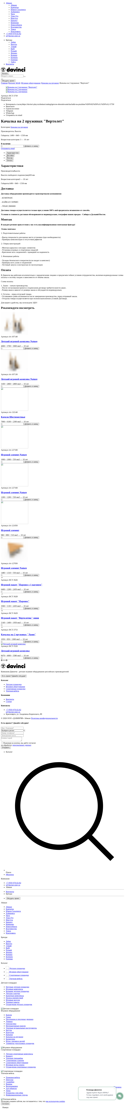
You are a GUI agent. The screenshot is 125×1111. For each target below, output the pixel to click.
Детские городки (13, 993)
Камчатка (15, 7)
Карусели (10, 1032)
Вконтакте (10, 106)
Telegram (9, 111)
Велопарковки (12, 1086)
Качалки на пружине (50, 83)
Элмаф (13, 47)
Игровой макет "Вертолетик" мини (20, 618)
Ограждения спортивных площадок (21, 1067)
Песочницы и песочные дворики (19, 1019)
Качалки (9, 1035)
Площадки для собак (14, 1093)
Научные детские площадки (17, 987)
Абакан (9, 3)
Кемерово (15, 23)
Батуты (9, 1030)
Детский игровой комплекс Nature (19, 341)
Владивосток (16, 27)
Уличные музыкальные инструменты (21, 1028)
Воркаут (9, 1056)
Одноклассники (12, 109)
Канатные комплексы (15, 996)
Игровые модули (13, 1000)
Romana (14, 55)
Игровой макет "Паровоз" (15, 601)
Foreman (14, 60)
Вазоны (9, 1084)
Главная (4, 83)
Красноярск (16, 31)
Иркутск (14, 18)
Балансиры (10, 1039)
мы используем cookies (55, 1101)
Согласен (5, 1104)
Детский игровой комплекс (15, 651)
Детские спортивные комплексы (19, 1054)
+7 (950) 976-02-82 (13, 710)
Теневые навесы (12, 1002)
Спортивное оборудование (17, 1063)
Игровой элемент (10, 530)
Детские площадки (14, 684)
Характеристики (13, 153)
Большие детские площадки (17, 991)
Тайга (13, 62)
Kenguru (14, 57)
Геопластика (11, 1024)
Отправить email (8, 148)
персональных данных (21, 745)
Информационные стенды (17, 1095)
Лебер (13, 42)
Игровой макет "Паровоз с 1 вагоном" (21, 584)
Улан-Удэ (14, 16)
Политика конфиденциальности (44, 718)
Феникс (14, 53)
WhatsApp (10, 113)
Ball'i (13, 49)
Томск (13, 29)
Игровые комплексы (14, 989)
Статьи (9, 701)
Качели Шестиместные (13, 417)
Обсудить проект (8, 81)
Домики (9, 1021)
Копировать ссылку (60, 104)
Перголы (9, 1080)
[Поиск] (25, 76)
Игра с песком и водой (15, 1041)
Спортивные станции (15, 1060)
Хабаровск (15, 12)
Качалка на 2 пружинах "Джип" (18, 634)
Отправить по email (14, 115)
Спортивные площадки (15, 689)
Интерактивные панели (16, 1026)
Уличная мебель (12, 691)
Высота (14, 44)
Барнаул (14, 20)
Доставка (10, 155)
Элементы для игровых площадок (20, 1043)
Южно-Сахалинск (18, 10)
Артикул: (9, 96)
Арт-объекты (11, 1088)
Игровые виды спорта (15, 1065)
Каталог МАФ (14, 83)
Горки (8, 1017)
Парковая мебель (13, 1077)
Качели (9, 1015)
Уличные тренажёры (14, 1058)
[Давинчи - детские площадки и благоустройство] (13, 71)
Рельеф (14, 51)
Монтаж (10, 158)
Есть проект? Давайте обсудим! (14, 676)
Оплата (9, 160)
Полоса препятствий (14, 998)
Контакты (10, 64)
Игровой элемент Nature (14, 454)
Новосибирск (16, 25)
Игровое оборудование (31, 83)
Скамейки (10, 1082)
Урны (8, 1091)
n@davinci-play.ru (13, 712)
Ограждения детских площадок (19, 1004)
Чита (13, 14)
